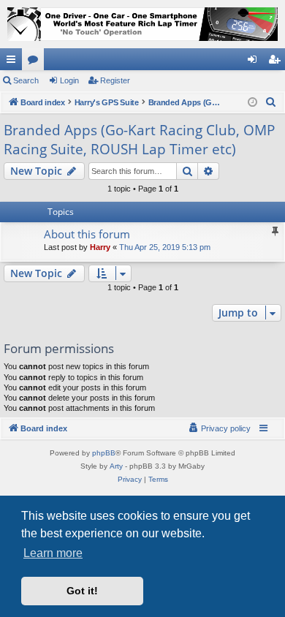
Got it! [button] (82, 591)
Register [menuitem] (277, 62)
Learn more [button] (53, 553)
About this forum (87, 234)
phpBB (103, 453)
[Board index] (142, 24)
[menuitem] (271, 102)
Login (69, 80)
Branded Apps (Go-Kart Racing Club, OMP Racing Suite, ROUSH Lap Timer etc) (139, 140)
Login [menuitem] (255, 62)
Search (26, 80)
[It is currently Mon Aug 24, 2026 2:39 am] (252, 102)
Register (115, 80)
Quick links (14, 62)
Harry (100, 247)
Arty (116, 466)
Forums (36, 62)
